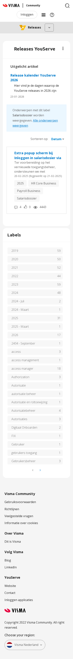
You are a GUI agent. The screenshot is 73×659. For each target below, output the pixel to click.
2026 (14, 335)
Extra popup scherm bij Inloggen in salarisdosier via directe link (37, 155)
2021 (14, 268)
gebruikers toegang (24, 453)
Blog (7, 560)
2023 (14, 284)
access (16, 352)
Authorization (20, 377)
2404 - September (23, 343)
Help (52, 14)
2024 (14, 293)
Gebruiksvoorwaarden (20, 502)
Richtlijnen (11, 509)
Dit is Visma (12, 541)
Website (10, 586)
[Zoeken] (67, 5)
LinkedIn (10, 567)
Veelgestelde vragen (18, 516)
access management (25, 360)
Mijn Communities (43, 14)
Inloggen (27, 14)
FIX (13, 436)
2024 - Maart (20, 310)
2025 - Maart (20, 326)
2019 (14, 251)
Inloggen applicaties (18, 600)
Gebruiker (18, 444)
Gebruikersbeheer (23, 461)
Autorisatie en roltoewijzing (29, 402)
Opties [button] (63, 48)
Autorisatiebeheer (23, 410)
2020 (14, 259)
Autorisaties (19, 419)
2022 (14, 276)
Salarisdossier (27, 198)
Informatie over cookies (21, 523)
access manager (22, 368)
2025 (20, 183)
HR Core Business (43, 183)
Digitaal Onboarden (24, 427)
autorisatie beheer (23, 394)
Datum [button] (56, 139)
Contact (9, 593)
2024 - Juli (17, 301)
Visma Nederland (26, 645)
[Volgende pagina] (39, 470)
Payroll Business (28, 191)
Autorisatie (18, 385)
